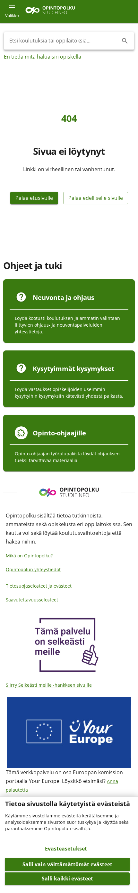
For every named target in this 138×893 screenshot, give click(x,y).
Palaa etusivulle (34, 197)
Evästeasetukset (66, 848)
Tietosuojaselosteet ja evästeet (39, 586)
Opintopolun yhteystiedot (33, 569)
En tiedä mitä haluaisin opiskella (42, 56)
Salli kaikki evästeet (67, 878)
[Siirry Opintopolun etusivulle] (50, 11)
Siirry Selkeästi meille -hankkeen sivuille (49, 685)
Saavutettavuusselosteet (32, 600)
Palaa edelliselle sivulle (95, 197)
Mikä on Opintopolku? (29, 556)
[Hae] (124, 40)
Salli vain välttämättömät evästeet (67, 864)
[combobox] (63, 41)
